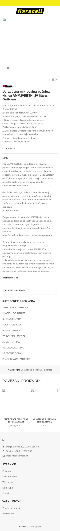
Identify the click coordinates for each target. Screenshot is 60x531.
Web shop (7, 482)
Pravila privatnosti (11, 508)
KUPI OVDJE (9, 148)
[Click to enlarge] (8, 68)
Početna (6, 471)
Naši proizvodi (9, 476)
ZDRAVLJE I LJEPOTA (13, 336)
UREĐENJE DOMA (12, 353)
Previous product (49, 79)
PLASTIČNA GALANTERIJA (16, 359)
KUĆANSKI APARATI (12, 319)
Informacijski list (10, 277)
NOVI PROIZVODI (11, 324)
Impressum (8, 513)
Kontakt (6, 493)
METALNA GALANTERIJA (15, 307)
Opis (5, 158)
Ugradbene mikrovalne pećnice (36, 369)
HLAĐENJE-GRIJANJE (13, 313)
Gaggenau (15, 425)
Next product (56, 79)
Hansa (44, 425)
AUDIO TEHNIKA (11, 342)
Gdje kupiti (7, 487)
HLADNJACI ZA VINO (13, 347)
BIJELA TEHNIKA (11, 330)
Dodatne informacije (15, 290)
